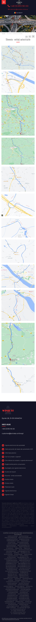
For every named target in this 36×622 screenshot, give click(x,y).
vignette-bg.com (24, 574)
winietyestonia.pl (12, 604)
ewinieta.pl (9, 553)
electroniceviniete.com (25, 550)
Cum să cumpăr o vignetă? (13, 457)
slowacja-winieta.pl (25, 568)
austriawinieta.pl (23, 536)
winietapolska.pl (24, 595)
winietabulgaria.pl (26, 589)
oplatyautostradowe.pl (12, 562)
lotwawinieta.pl (11, 557)
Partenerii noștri (9, 487)
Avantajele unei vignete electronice (15, 468)
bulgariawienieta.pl (12, 539)
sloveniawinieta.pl (11, 566)
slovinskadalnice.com (12, 568)
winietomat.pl (19, 601)
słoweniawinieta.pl (13, 572)
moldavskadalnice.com (25, 559)
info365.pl (16, 553)
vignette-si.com (8, 578)
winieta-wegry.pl (8, 586)
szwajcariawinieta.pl (25, 571)
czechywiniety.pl (11, 545)
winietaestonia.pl (13, 592)
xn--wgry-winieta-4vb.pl (18, 610)
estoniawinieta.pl (11, 551)
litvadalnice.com (25, 553)
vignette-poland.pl (12, 577)
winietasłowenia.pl (24, 600)
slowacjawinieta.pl (12, 569)
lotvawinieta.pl (24, 556)
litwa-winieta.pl (8, 554)
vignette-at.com (12, 574)
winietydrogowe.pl (10, 603)
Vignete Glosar (9, 494)
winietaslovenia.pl (24, 597)
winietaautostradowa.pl (12, 589)
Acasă (3, 33)
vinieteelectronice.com (12, 581)
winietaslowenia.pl (24, 598)
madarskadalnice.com (10, 559)
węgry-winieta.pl (11, 607)
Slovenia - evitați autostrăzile (13, 475)
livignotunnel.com (13, 556)
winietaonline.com (12, 595)
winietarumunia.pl (12, 597)
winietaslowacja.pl (12, 598)
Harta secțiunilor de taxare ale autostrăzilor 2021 (19, 449)
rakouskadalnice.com (24, 563)
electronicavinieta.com (10, 550)
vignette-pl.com (23, 575)
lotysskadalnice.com (23, 557)
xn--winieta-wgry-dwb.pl (18, 613)
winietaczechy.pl (24, 591)
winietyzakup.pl (25, 606)
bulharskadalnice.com (13, 540)
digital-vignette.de (24, 546)
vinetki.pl (10, 580)
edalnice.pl (27, 548)
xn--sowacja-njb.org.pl (23, 607)
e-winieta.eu (9, 548)
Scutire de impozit (10, 472)
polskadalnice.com (11, 563)
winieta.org (29, 586)
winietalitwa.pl (24, 592)
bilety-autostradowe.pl (25, 537)
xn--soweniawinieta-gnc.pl (18, 609)
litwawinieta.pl (18, 554)
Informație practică (10, 453)
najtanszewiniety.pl (24, 560)
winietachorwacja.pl (12, 591)
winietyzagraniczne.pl (13, 606)
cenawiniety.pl (25, 540)
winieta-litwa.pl (12, 585)
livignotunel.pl (28, 554)
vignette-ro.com (24, 577)
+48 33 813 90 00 (19, 6)
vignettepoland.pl (27, 578)
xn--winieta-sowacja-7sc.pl (18, 612)
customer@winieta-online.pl (18, 9)
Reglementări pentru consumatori (15, 464)
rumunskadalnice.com (24, 565)
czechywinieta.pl (24, 543)
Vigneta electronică (10, 491)
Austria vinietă (9, 479)
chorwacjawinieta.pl (22, 542)
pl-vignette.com (25, 562)
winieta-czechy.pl (24, 583)
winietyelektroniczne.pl (24, 603)
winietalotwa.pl (11, 594)
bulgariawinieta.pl (24, 539)
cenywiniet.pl (11, 542)
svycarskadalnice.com (11, 571)
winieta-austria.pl (12, 583)
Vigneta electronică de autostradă (15, 445)
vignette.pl (17, 578)
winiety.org (28, 601)
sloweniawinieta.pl (24, 569)
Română (19, 12)
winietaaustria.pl (10, 588)
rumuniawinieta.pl (11, 565)
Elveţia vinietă (9, 483)
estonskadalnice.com (24, 551)
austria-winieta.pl (12, 536)
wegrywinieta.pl (25, 581)
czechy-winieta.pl (12, 543)
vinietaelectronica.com (21, 580)
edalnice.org (18, 548)
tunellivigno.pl (24, 572)
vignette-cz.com (12, 575)
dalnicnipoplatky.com (23, 545)
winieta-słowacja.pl (23, 585)
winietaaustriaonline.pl (23, 588)
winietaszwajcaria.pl (12, 600)
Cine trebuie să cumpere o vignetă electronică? (19, 460)
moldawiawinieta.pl (11, 560)
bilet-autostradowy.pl (11, 537)
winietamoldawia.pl (23, 594)
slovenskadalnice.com (24, 566)
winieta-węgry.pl (19, 586)
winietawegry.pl (9, 601)
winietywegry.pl (23, 604)
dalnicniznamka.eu (11, 546)
